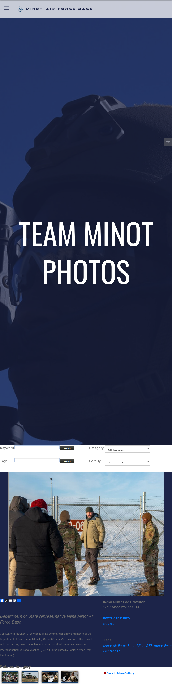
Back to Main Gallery (120, 673)
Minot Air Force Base (119, 646)
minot (158, 646)
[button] (7, 9)
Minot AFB (144, 646)
